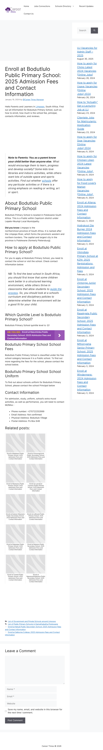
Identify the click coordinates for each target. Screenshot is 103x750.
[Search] (94, 31)
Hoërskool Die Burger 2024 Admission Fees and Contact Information (86, 233)
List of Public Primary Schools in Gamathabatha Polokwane (33, 624)
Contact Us (29, 14)
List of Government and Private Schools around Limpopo (32, 621)
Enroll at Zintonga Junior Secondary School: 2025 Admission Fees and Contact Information (86, 290)
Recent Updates (86, 6)
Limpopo (40, 106)
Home (26, 6)
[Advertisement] (36, 40)
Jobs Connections (42, 6)
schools (46, 180)
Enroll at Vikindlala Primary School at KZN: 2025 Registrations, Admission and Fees (87, 260)
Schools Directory (63, 6)
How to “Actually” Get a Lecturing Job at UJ (87, 106)
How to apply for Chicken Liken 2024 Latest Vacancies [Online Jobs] (87, 164)
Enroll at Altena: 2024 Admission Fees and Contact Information (86, 210)
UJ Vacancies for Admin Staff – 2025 (87, 51)
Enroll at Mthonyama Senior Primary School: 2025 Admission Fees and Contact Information (86, 351)
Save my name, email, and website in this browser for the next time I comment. (35, 711)
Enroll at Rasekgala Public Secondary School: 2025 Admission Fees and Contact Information (87, 321)
